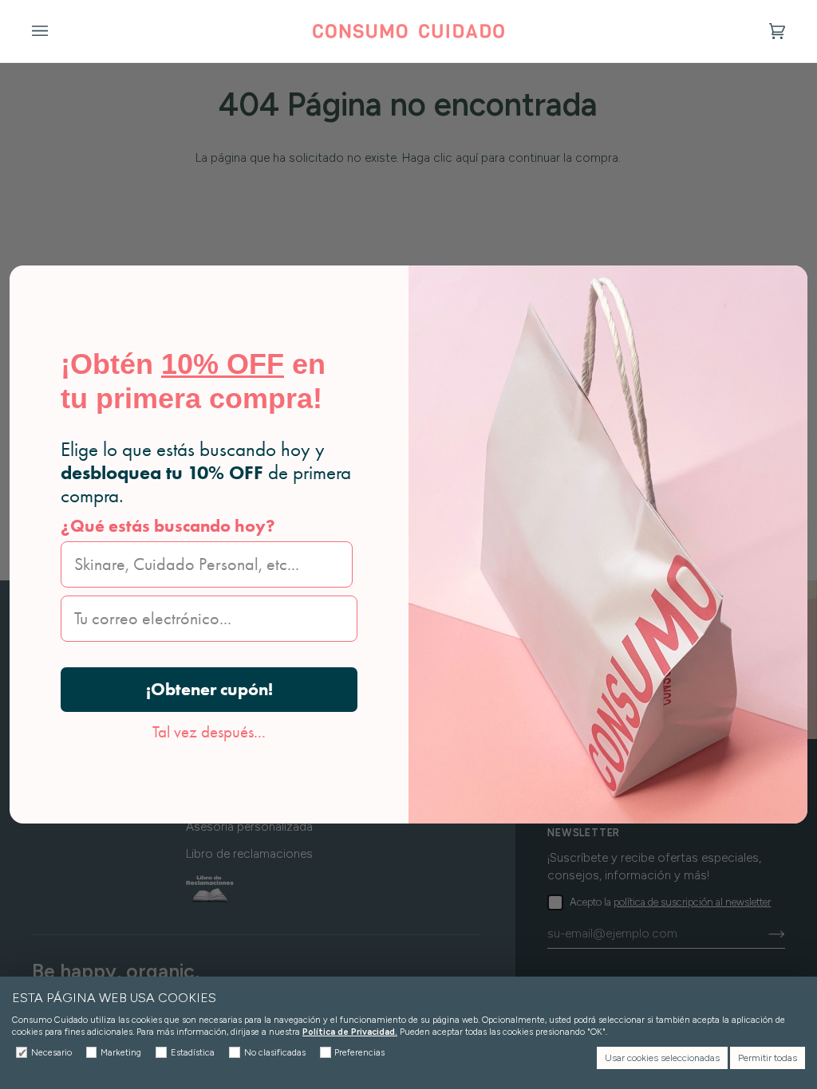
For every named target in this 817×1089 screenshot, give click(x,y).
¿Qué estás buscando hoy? (168, 526)
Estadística (193, 1053)
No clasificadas (275, 1053)
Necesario (51, 1053)
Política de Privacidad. (349, 1032)
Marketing (121, 1053)
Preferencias (359, 1053)
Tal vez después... (209, 732)
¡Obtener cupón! (209, 689)
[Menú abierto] (56, 31)
